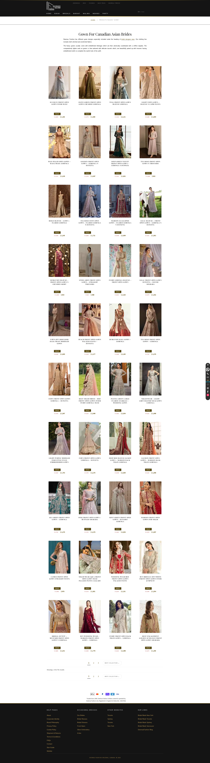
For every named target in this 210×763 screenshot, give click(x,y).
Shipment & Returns (54, 733)
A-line (79, 733)
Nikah (57, 13)
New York (111, 726)
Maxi (84, 3)
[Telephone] (207, 373)
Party (105, 13)
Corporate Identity (53, 719)
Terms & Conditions (53, 737)
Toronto (110, 715)
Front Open (81, 726)
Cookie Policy (51, 729)
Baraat (76, 13)
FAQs (49, 740)
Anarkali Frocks (114, 3)
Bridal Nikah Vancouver (146, 726)
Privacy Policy (51, 726)
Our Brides (81, 715)
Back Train (101, 3)
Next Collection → (112, 663)
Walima (86, 13)
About (49, 715)
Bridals (66, 13)
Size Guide (50, 747)
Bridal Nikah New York (145, 715)
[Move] (207, 364)
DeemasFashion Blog (145, 729)
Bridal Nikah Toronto (145, 719)
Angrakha (76, 3)
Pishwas (92, 3)
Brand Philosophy (53, 722)
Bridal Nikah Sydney (145, 722)
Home (48, 13)
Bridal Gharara (82, 722)
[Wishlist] (207, 384)
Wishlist (49, 751)
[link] (208, 369)
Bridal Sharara (82, 719)
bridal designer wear (127, 39)
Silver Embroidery (83, 729)
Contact (49, 744)
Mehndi (96, 13)
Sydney (110, 719)
